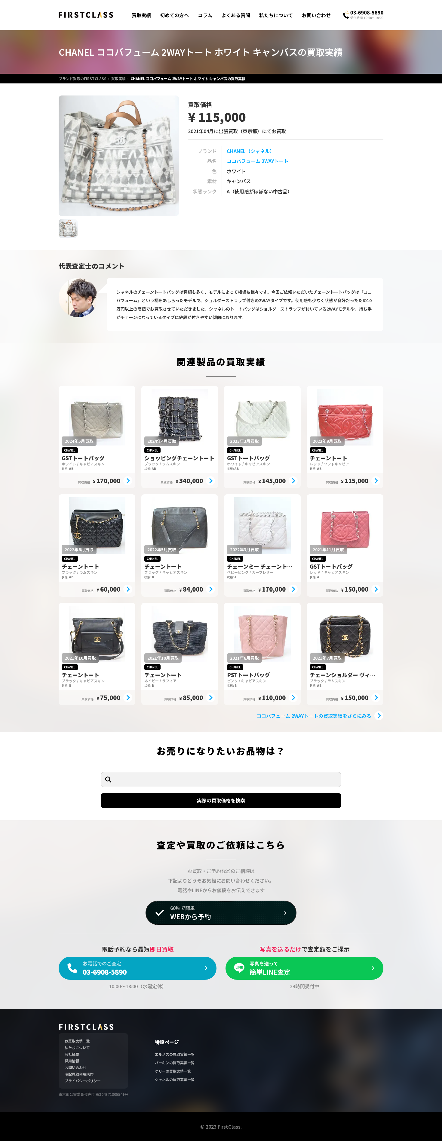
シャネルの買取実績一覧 (175, 1079)
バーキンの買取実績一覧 (175, 1062)
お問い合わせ (316, 15)
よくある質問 (235, 15)
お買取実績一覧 (77, 1040)
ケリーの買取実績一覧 (173, 1071)
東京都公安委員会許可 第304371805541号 (93, 1094)
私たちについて (276, 15)
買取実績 (141, 15)
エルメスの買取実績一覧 (175, 1054)
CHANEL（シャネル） (251, 151)
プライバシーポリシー (83, 1080)
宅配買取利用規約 (79, 1074)
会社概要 (72, 1054)
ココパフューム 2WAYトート (258, 160)
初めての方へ (174, 15)
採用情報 (72, 1060)
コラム (205, 15)
